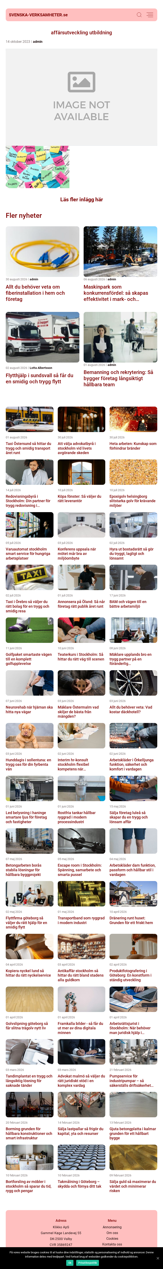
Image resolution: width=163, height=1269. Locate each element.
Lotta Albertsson (41, 368)
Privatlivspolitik (87, 1262)
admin (37, 42)
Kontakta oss (112, 1244)
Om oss (112, 1233)
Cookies (112, 1239)
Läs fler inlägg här (81, 199)
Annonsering (112, 1227)
